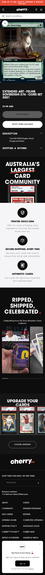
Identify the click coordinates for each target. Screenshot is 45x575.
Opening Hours (9, 520)
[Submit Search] (3, 16)
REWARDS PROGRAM (32, 509)
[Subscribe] (38, 483)
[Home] (22, 9)
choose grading (22, 445)
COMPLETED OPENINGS (33, 520)
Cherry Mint (28, 532)
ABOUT (5, 503)
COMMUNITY (7, 509)
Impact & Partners (10, 538)
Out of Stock (22, 114)
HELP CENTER (7, 514)
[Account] (36, 9)
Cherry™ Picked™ (10, 532)
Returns (26, 514)
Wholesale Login (31, 526)
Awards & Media (30, 538)
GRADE (26, 503)
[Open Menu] (3, 9)
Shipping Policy (9, 526)
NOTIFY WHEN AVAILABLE (22, 124)
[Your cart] (41, 9)
